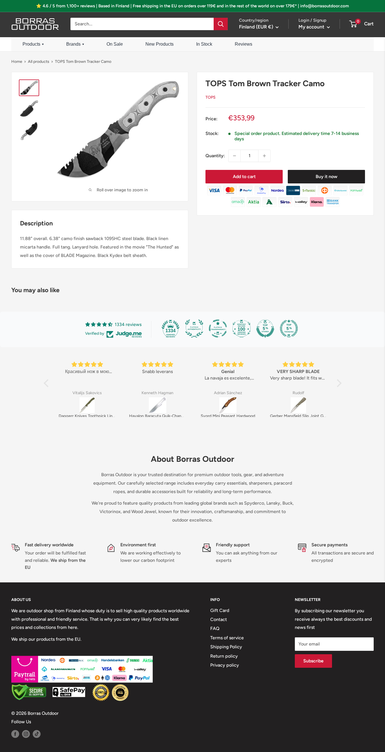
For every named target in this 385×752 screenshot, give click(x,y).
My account (312, 27)
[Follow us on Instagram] (26, 733)
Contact (218, 619)
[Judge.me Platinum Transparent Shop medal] (218, 329)
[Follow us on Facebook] (15, 733)
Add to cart (244, 176)
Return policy (224, 656)
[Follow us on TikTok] (37, 733)
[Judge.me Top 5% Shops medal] (265, 329)
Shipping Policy (226, 646)
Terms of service (227, 637)
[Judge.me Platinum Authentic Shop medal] (194, 329)
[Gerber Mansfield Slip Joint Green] (298, 405)
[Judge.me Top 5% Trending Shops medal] (289, 329)
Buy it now (326, 176)
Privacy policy (224, 665)
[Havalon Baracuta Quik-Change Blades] (157, 405)
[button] (47, 383)
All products (38, 61)
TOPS (210, 97)
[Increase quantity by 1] (264, 156)
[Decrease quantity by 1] (234, 156)
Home (16, 61)
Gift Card (219, 610)
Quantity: (215, 155)
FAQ (215, 628)
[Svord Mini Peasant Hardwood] (228, 405)
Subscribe (313, 661)
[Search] (221, 24)
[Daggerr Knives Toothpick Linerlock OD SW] (87, 405)
